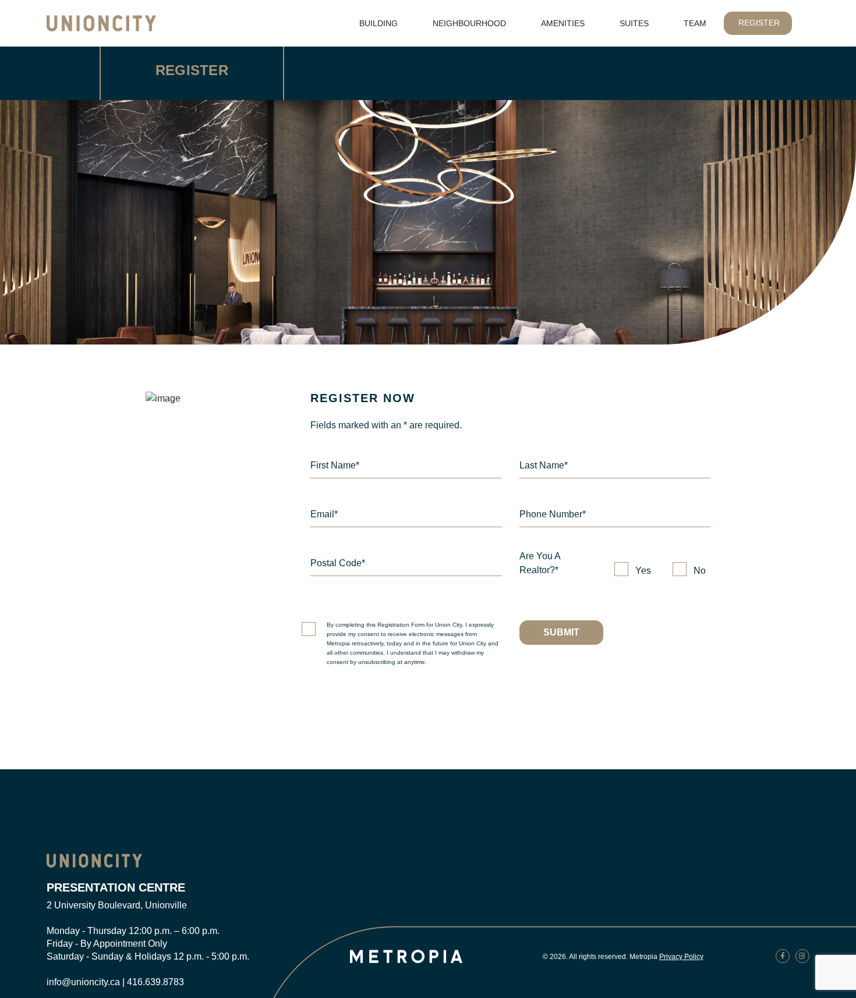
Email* (324, 514)
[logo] (101, 22)
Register (759, 22)
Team (695, 23)
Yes (643, 571)
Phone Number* (552, 514)
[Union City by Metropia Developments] (94, 860)
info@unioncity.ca (83, 982)
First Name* (334, 465)
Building (378, 23)
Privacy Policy (681, 957)
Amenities (563, 23)
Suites (634, 23)
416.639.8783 (155, 982)
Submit (561, 632)
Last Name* (543, 465)
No (700, 571)
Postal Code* (337, 563)
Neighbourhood (469, 23)
